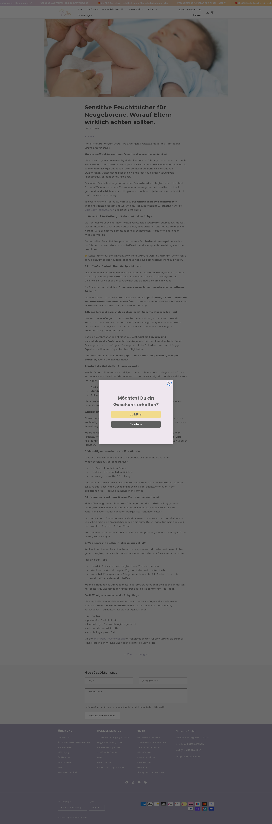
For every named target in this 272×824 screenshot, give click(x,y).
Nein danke (136, 424)
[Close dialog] (169, 383)
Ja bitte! (136, 414)
